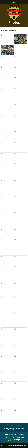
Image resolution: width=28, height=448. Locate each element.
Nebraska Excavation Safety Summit (14, 12)
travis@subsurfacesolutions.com (14, 441)
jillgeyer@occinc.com (14, 430)
